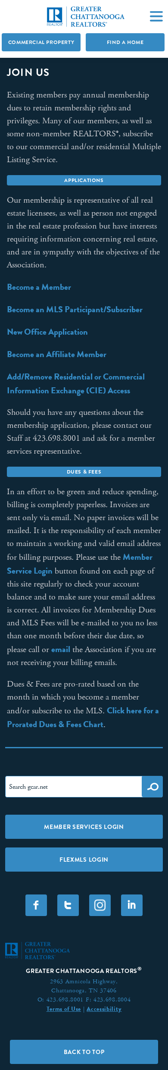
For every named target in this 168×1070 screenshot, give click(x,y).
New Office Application (47, 331)
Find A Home (125, 42)
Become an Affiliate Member (56, 354)
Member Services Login (84, 827)
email (60, 649)
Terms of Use (64, 1009)
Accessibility (104, 1009)
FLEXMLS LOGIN (84, 859)
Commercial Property (41, 42)
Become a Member (39, 286)
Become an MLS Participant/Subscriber (75, 309)
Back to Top (84, 1052)
